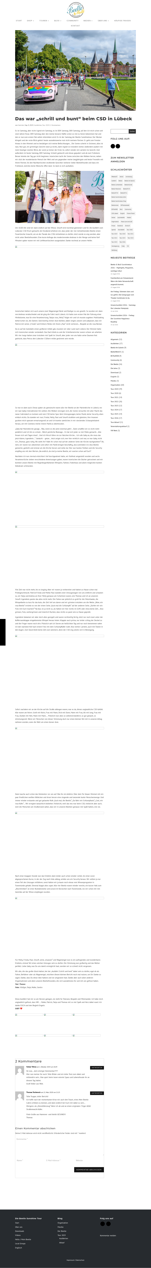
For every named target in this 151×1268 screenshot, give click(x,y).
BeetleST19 (126, 189)
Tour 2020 (122, 234)
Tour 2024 (130, 238)
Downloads (19, 1231)
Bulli (121, 209)
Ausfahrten (38, 125)
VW (128, 246)
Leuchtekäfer (121, 217)
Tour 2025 (114, 242)
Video (123, 246)
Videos (18, 1235)
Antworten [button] (97, 1068)
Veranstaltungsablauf (119, 426)
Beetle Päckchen (116, 189)
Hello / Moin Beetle (23, 1239)
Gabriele (21, 125)
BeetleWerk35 (116, 352)
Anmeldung (129, 176)
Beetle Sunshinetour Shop (119, 201)
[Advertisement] (129, 451)
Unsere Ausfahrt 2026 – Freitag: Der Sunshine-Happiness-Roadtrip (122, 318)
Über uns (18, 1227)
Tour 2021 (130, 234)
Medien (129, 217)
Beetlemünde (128, 185)
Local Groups (20, 1243)
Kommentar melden (108, 1235)
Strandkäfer (121, 229)
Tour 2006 (130, 229)
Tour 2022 (114, 238)
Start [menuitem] (19, 20)
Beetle (120, 181)
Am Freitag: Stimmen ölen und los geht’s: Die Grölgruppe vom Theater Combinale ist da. (122, 294)
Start (17, 1223)
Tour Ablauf (115, 422)
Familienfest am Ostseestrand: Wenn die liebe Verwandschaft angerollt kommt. (122, 281)
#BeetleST (114, 176)
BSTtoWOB (115, 209)
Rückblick (120, 225)
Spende (114, 229)
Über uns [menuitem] (102, 20)
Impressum (70, 1260)
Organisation (115, 221)
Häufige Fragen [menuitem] (122, 20)
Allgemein (114, 339)
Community (128, 209)
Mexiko (113, 381)
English (122, 213)
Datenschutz (80, 1260)
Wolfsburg (114, 250)
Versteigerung (115, 246)
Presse (113, 225)
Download (115, 372)
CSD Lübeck (115, 213)
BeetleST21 (123, 193)
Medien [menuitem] (87, 20)
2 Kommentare (55, 125)
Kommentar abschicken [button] (89, 1170)
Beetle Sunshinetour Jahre (119, 197)
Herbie (113, 217)
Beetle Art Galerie (130, 181)
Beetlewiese (115, 205)
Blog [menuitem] (56, 20)
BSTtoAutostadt (125, 205)
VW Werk (114, 430)
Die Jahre (114, 368)
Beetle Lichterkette (117, 185)
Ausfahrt (114, 181)
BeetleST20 (115, 193)
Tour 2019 (45, 125)
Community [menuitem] (72, 20)
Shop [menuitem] (29, 20)
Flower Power (131, 213)
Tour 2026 (122, 242)
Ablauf (61, 1242)
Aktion (121, 176)
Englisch (18, 1248)
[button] (132, 131)
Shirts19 (127, 225)
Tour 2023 (122, 238)
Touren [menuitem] (43, 20)
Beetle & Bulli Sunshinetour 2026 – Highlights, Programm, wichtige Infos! (122, 267)
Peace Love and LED (126, 221)
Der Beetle (114, 364)
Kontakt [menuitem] (75, 26)
